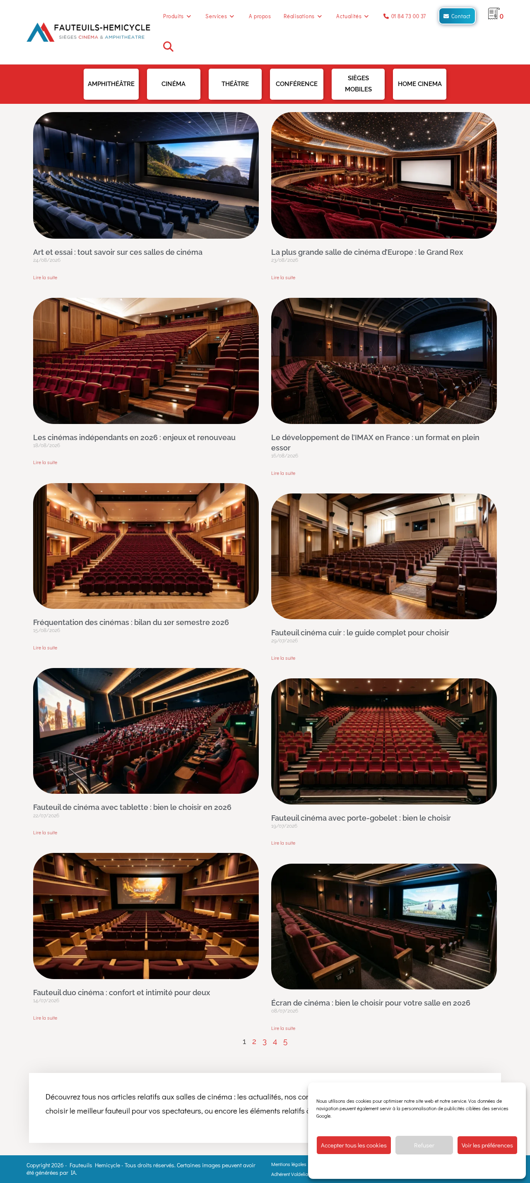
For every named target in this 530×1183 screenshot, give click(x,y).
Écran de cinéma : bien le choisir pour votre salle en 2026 (370, 1003)
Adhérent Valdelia (289, 1174)
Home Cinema (420, 84)
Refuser (424, 1145)
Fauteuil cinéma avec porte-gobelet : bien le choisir (361, 818)
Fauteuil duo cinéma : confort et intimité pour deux (121, 992)
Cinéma (173, 84)
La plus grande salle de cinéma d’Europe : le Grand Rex (367, 252)
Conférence (297, 84)
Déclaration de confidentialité (430, 1166)
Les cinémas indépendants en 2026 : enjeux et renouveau (134, 437)
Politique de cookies (374, 1166)
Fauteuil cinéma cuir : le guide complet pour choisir (360, 632)
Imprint (472, 1166)
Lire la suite (45, 277)
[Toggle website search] (168, 48)
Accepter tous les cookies (354, 1145)
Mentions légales (288, 1164)
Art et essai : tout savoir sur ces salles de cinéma (117, 252)
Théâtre (235, 84)
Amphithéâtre (111, 84)
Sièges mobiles (358, 83)
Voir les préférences (487, 1145)
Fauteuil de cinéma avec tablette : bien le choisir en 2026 (132, 807)
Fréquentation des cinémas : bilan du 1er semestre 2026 (131, 622)
